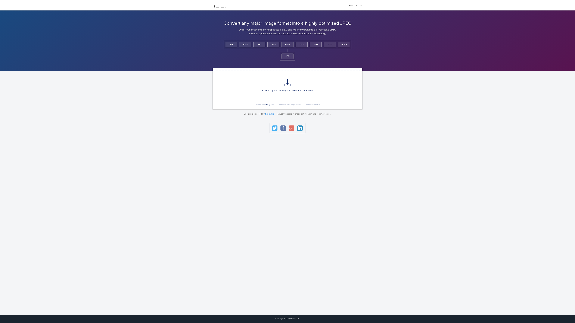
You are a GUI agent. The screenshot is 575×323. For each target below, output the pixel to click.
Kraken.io (269, 114)
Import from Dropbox (265, 105)
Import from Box (313, 105)
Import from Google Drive (290, 105)
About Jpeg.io (355, 5)
